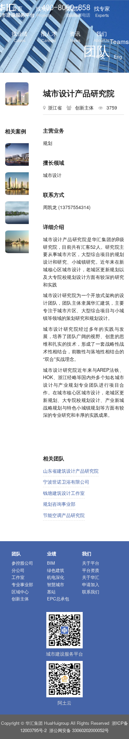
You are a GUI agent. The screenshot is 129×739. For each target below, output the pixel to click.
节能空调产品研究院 (64, 515)
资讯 (75, 36)
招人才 (49, 36)
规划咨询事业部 (59, 503)
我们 (101, 36)
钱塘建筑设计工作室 (64, 493)
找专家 (102, 11)
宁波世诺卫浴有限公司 (66, 481)
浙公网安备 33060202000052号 (79, 730)
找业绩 (19, 36)
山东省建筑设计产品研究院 (71, 470)
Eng (118, 56)
